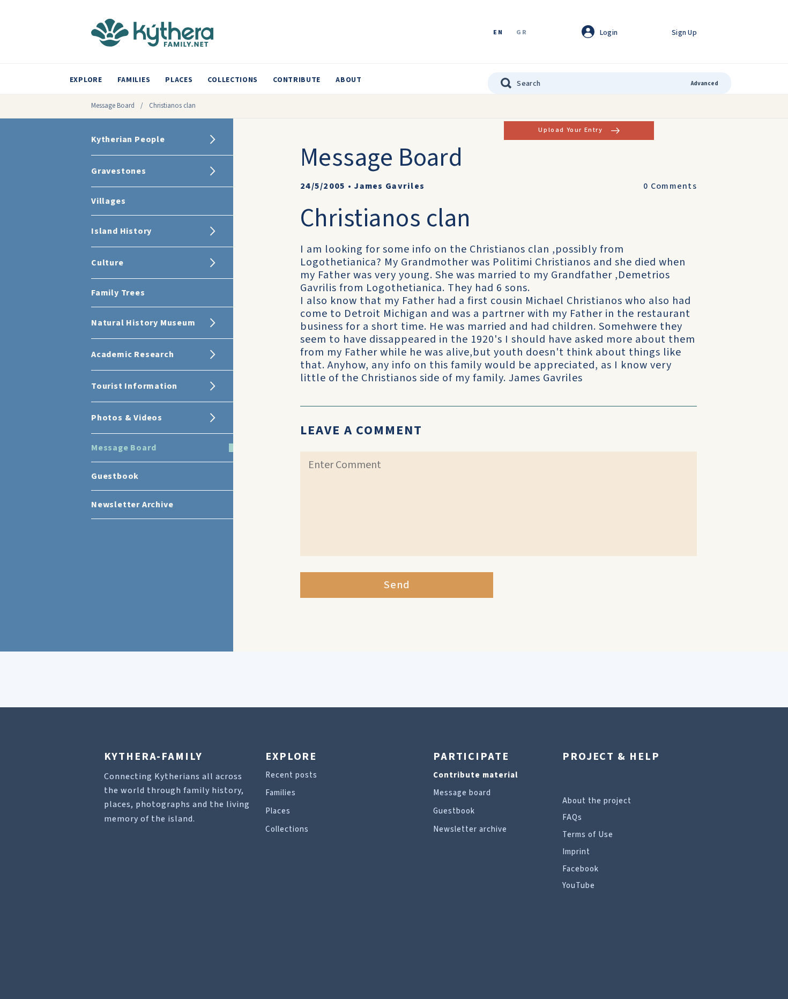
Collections (232, 80)
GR (521, 32)
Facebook (580, 869)
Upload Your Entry (570, 130)
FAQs (572, 817)
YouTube (578, 885)
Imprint (576, 851)
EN (498, 32)
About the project (596, 800)
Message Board (113, 105)
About (349, 80)
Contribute (297, 80)
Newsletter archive (470, 829)
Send (397, 585)
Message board (462, 792)
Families (134, 80)
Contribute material (475, 775)
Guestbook (454, 811)
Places (178, 80)
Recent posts (291, 775)
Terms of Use (587, 834)
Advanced (704, 83)
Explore (86, 80)
